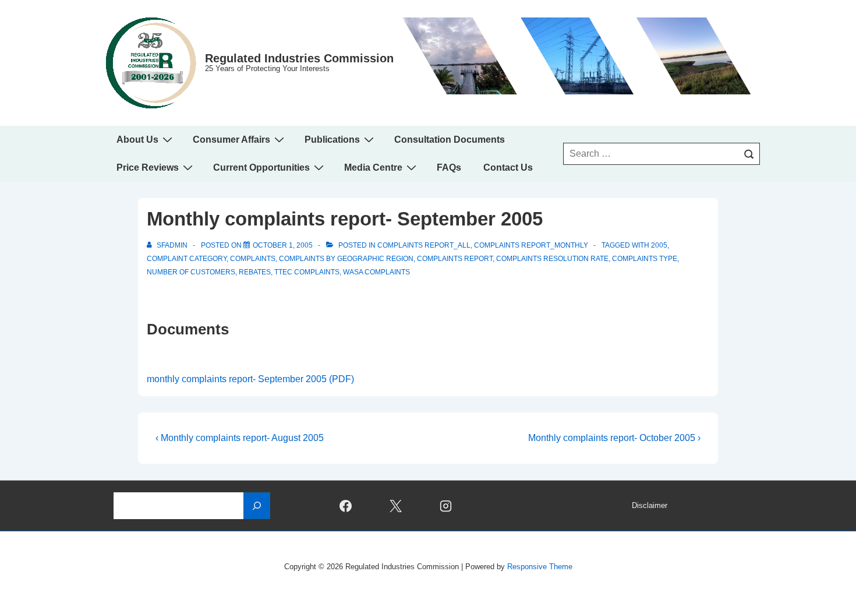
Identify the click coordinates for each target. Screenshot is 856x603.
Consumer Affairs (231, 139)
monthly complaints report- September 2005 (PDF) (250, 379)
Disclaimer (649, 505)
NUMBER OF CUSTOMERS (191, 272)
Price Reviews (147, 167)
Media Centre (373, 167)
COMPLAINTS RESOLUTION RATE (552, 259)
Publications (332, 139)
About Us (137, 139)
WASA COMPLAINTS (376, 272)
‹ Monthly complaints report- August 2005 (239, 438)
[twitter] (396, 505)
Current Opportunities (261, 167)
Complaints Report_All (424, 245)
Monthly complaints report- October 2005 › (614, 438)
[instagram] (446, 505)
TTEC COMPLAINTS (306, 272)
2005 (659, 245)
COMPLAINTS (252, 259)
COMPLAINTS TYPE (644, 259)
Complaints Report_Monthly (531, 245)
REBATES (255, 272)
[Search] (749, 153)
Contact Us (508, 167)
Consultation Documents (449, 139)
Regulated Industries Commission (299, 58)
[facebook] (346, 505)
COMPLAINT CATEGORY (187, 259)
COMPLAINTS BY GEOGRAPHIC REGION (346, 259)
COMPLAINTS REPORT (455, 259)
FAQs (449, 167)
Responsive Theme (539, 566)
